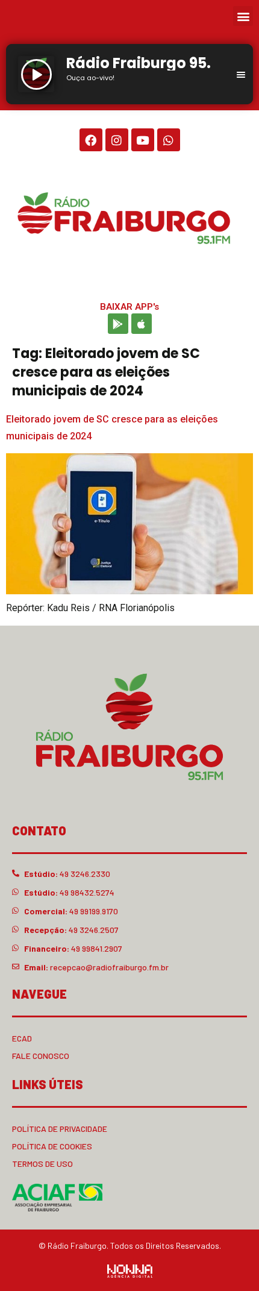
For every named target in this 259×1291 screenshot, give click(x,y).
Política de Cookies (52, 1146)
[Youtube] (142, 139)
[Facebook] (91, 139)
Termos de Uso (42, 1163)
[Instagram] (116, 139)
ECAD (22, 1038)
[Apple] (141, 323)
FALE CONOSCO (40, 1056)
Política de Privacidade (59, 1128)
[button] (243, 16)
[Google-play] (118, 323)
